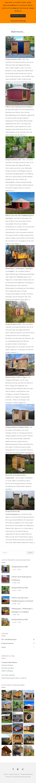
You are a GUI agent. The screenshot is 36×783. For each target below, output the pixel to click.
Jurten (4, 647)
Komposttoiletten (8, 643)
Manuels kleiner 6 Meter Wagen (16, 377)
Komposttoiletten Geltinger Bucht (17, 427)
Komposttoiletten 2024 (13, 160)
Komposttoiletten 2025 (13, 59)
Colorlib (14, 776)
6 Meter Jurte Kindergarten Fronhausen (19, 107)
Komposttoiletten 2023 (13, 324)
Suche (30, 552)
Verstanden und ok (18, 16)
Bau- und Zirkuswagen (9, 639)
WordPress (27, 776)
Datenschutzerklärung (18, 21)
